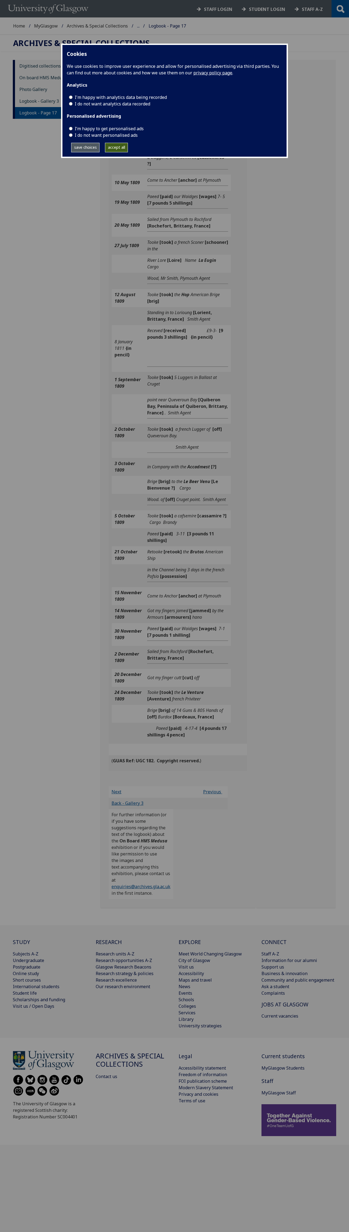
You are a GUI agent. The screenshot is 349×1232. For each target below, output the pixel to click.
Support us (272, 967)
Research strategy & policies (125, 973)
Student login (267, 9)
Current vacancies (279, 1016)
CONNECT (274, 942)
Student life (25, 993)
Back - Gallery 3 (127, 803)
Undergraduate (28, 960)
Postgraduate (26, 967)
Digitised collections (40, 66)
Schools (186, 1000)
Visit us (186, 967)
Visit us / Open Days (33, 1006)
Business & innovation (284, 973)
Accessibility (191, 973)
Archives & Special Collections (97, 26)
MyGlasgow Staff (278, 1093)
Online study (26, 973)
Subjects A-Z (25, 954)
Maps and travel (195, 980)
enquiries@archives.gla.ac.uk (141, 887)
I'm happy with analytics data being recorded (121, 97)
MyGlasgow (46, 26)
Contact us (106, 1076)
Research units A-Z (115, 954)
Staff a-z (312, 9)
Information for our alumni (289, 960)
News (184, 987)
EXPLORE (190, 942)
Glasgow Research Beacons (123, 967)
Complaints (273, 993)
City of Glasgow (194, 960)
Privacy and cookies (198, 1094)
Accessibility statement (202, 1068)
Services (187, 1013)
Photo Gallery (33, 89)
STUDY (21, 942)
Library (186, 1019)
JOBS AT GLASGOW (284, 1004)
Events (185, 993)
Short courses (27, 980)
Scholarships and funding (39, 1000)
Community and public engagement (297, 980)
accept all (116, 147)
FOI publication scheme (203, 1081)
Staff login (218, 9)
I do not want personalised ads (106, 135)
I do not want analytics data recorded (112, 104)
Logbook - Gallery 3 (39, 101)
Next (116, 792)
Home (19, 26)
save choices (85, 147)
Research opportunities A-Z (124, 960)
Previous (212, 792)
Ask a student (275, 987)
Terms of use (192, 1101)
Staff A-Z (270, 954)
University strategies (200, 1026)
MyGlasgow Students (283, 1068)
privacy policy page (212, 73)
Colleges (187, 1006)
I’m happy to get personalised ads (109, 129)
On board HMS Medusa (43, 78)
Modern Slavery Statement (206, 1088)
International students (36, 987)
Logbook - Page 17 (38, 113)
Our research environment (123, 987)
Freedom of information (203, 1075)
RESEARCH (109, 942)
